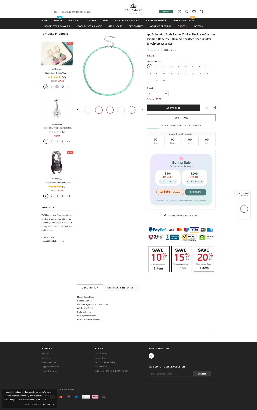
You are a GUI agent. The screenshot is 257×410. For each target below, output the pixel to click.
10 (150, 73)
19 (164, 80)
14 (178, 73)
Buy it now (181, 118)
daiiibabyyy (57, 69)
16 (192, 73)
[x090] (46, 86)
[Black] (46, 196)
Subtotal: (151, 99)
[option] (110, 66)
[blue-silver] (63, 86)
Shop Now (195, 192)
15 (200, 73)
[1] (46, 141)
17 (68, 87)
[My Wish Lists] (194, 13)
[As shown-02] (63, 196)
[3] (57, 141)
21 (150, 67)
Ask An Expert (191, 215)
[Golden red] (51, 86)
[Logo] (133, 8)
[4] (63, 141)
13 (185, 73)
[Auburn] (51, 196)
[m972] (57, 86)
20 (157, 80)
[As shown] (57, 196)
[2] (51, 141)
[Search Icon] (187, 11)
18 (207, 73)
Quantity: (151, 88)
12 (164, 73)
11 (171, 73)
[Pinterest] (151, 356)
